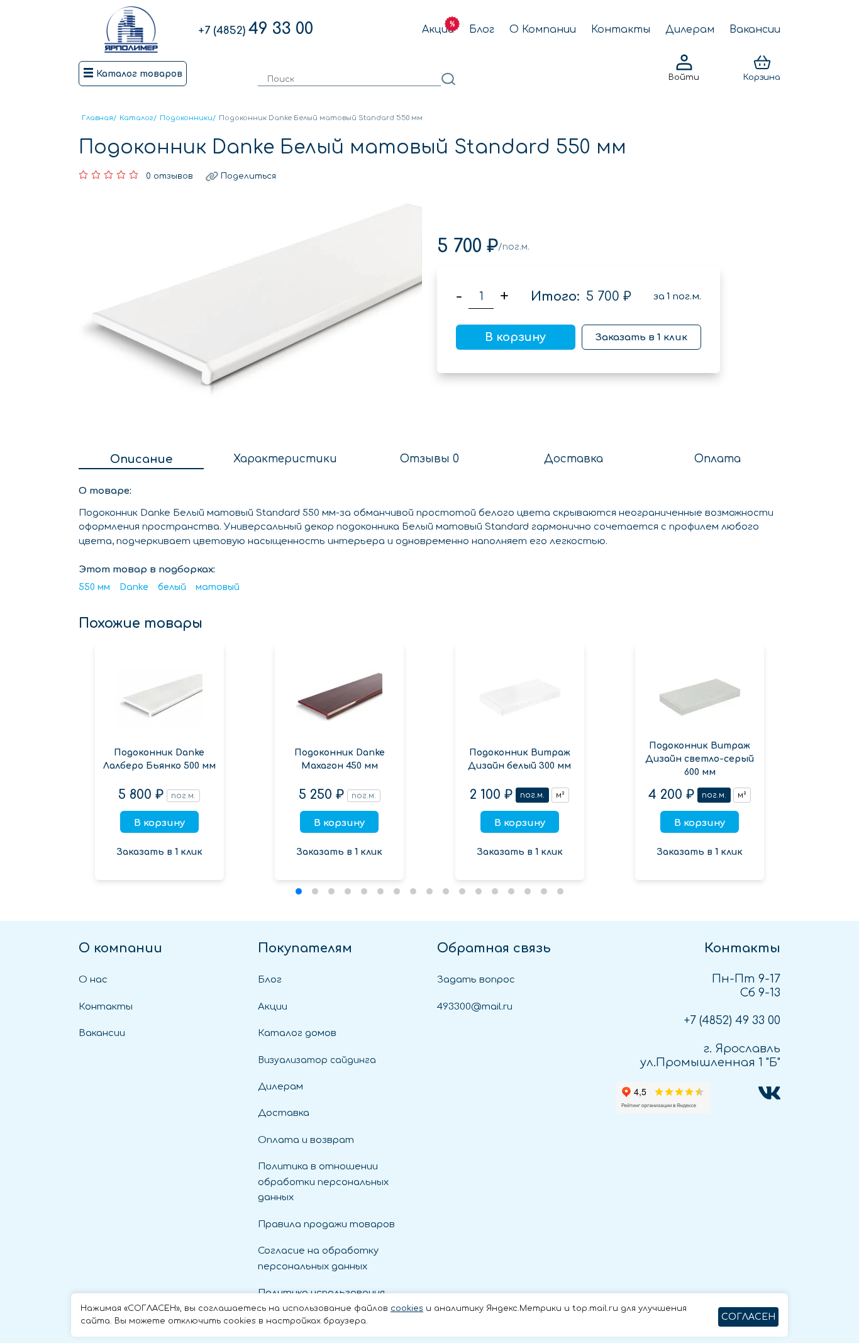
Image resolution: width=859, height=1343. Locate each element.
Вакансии (754, 29)
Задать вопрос (476, 979)
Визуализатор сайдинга (317, 1060)
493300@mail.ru (475, 1006)
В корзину (515, 337)
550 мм (94, 587)
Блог (481, 29)
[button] (299, 891)
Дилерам (689, 29)
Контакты (620, 29)
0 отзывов (169, 176)
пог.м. (532, 795)
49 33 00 (255, 29)
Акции (438, 29)
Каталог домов (297, 1033)
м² (560, 795)
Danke (133, 587)
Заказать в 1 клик (641, 337)
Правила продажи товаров (326, 1224)
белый (172, 587)
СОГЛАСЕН (748, 1317)
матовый (218, 587)
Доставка (283, 1113)
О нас (93, 979)
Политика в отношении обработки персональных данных (323, 1182)
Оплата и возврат (306, 1140)
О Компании (542, 29)
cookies (407, 1308)
